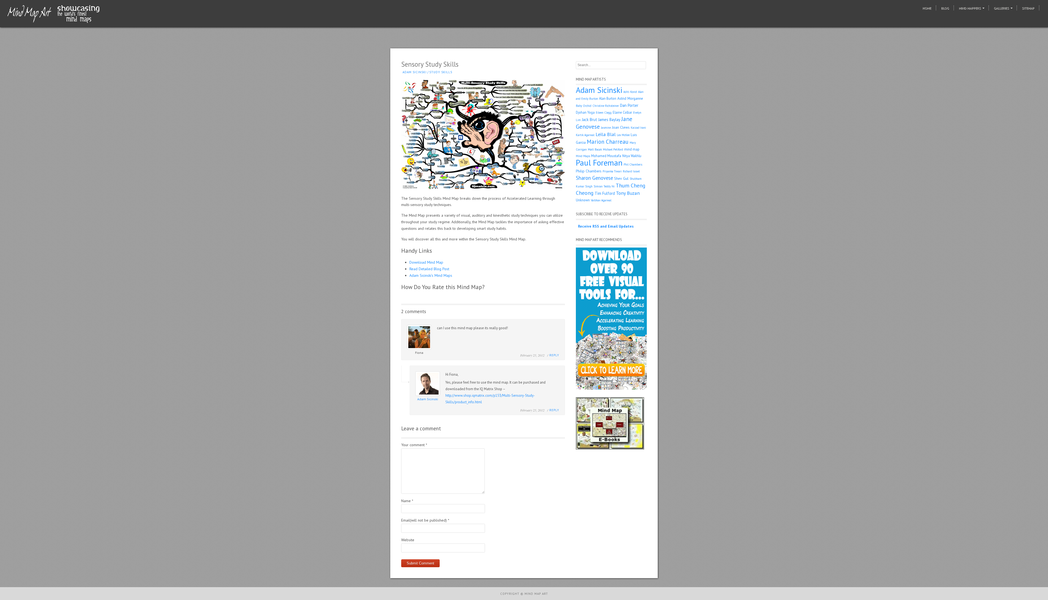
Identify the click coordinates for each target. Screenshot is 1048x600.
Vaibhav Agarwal (601, 200)
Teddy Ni (609, 186)
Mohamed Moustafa (606, 156)
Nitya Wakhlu (631, 156)
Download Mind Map (426, 262)
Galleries (1001, 8)
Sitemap (1028, 8)
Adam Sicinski (415, 72)
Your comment (414, 444)
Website (407, 539)
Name (407, 500)
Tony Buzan (628, 193)
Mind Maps (583, 156)
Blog (945, 8)
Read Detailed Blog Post (429, 268)
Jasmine (606, 128)
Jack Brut (589, 119)
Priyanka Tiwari (612, 171)
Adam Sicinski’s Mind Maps (430, 275)
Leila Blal (606, 134)
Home (926, 8)
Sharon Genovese (594, 178)
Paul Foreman (599, 162)
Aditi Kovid (630, 92)
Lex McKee (623, 135)
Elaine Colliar (622, 112)
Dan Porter (629, 105)
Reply (554, 355)
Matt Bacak (595, 149)
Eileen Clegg (604, 112)
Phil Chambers (633, 164)
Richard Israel (631, 171)
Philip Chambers (589, 171)
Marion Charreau (608, 141)
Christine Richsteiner (606, 106)
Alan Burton (607, 98)
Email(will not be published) (425, 520)
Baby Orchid (583, 106)
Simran (598, 186)
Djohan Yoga (585, 112)
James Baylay (609, 119)
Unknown (583, 200)
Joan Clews (621, 127)
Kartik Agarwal (585, 135)
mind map (631, 149)
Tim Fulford (605, 193)
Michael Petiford (613, 149)
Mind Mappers (970, 8)
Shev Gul (621, 178)
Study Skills (440, 72)
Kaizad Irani (638, 128)
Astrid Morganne (630, 98)
